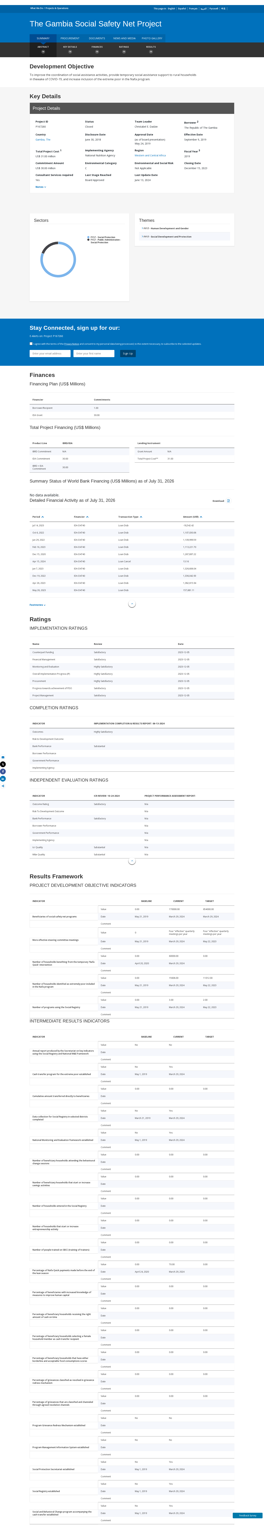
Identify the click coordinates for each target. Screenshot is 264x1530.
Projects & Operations (57, 8)
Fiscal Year (192, 151)
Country (41, 134)
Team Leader (143, 121)
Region (139, 150)
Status (89, 121)
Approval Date (144, 134)
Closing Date (192, 163)
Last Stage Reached (98, 175)
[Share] (3, 771)
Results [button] (151, 46)
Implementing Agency (99, 150)
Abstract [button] (43, 46)
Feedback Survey (247, 1515)
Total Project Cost (48, 151)
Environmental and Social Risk (154, 163)
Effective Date (193, 134)
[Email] (3, 757)
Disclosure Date (95, 134)
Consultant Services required (54, 175)
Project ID (42, 121)
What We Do (36, 8)
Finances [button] (97, 46)
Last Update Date (146, 175)
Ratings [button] (124, 46)
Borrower (191, 122)
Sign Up (128, 353)
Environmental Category (101, 163)
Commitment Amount (50, 163)
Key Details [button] (70, 46)
